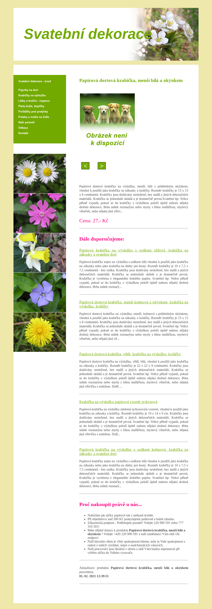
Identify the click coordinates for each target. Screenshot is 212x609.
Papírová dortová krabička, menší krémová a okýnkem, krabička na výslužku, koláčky (133, 304)
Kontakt (23, 133)
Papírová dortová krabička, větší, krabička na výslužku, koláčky (130, 354)
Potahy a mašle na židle (33, 117)
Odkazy (23, 127)
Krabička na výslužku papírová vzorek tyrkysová (118, 402)
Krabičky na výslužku (32, 95)
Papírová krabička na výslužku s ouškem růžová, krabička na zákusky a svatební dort (133, 252)
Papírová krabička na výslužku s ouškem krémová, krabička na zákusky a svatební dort (133, 451)
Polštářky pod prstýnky (33, 111)
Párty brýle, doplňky (31, 106)
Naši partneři (26, 122)
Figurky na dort (28, 90)
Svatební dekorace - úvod (34, 81)
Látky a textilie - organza (34, 100)
